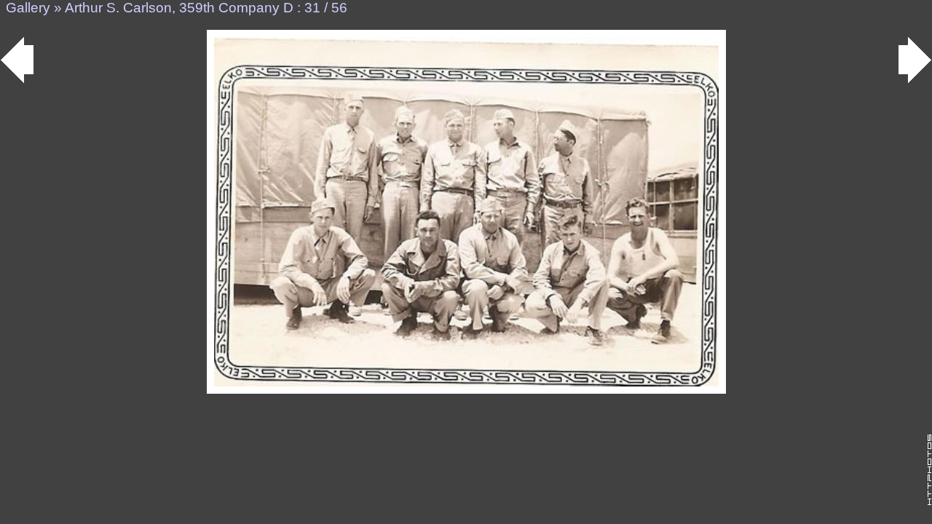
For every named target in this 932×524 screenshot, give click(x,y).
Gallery (28, 7)
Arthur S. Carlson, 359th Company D (179, 7)
